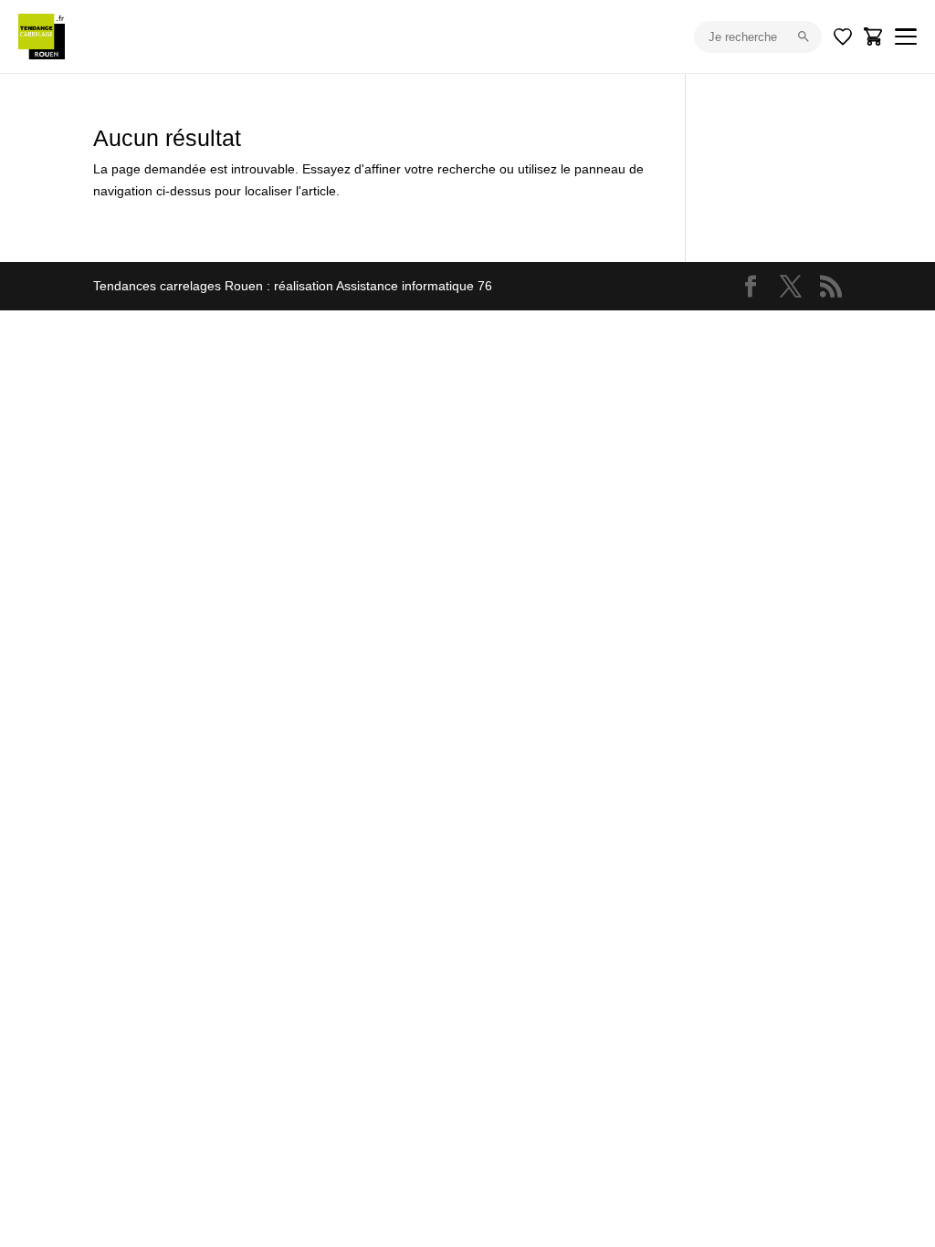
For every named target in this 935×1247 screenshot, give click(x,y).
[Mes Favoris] (843, 36)
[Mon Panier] (874, 36)
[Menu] (906, 36)
